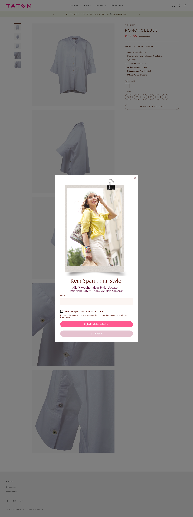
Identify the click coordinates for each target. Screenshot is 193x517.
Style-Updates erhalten (96, 324)
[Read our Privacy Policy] (131, 315)
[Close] (135, 178)
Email (62, 295)
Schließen (96, 333)
